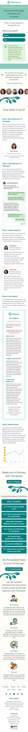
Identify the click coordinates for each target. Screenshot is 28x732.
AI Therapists (5, 686)
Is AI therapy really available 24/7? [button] (14, 508)
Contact (24, 686)
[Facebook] (10, 694)
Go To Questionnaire (14, 569)
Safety (19, 689)
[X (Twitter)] (18, 694)
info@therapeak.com (14, 723)
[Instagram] (22, 694)
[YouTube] (14, 694)
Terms (8, 689)
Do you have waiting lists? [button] (14, 544)
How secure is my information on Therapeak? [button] (14, 530)
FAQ (18, 686)
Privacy (14, 689)
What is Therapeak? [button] (14, 501)
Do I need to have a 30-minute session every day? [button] (14, 550)
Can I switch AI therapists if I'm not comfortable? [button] (14, 515)
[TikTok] (6, 694)
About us (13, 686)
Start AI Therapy (14, 482)
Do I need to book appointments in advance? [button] (14, 537)
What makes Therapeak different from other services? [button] (14, 523)
